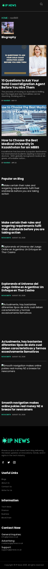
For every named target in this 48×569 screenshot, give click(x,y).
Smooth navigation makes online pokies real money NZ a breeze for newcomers (22, 406)
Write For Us (7, 490)
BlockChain (6, 518)
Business (5, 514)
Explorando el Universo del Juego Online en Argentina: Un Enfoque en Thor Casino (23, 287)
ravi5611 (7, 100)
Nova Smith (6, 238)
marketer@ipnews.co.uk (12, 543)
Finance (5, 510)
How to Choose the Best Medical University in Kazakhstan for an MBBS (20, 143)
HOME (5, 17)
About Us (5, 483)
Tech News (6, 507)
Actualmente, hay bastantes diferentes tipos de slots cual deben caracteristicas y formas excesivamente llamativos (24, 347)
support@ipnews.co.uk (12, 550)
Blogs (4, 479)
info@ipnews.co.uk (10, 537)
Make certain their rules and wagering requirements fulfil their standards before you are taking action (23, 228)
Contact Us (7, 487)
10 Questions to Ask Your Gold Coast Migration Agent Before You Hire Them (23, 84)
